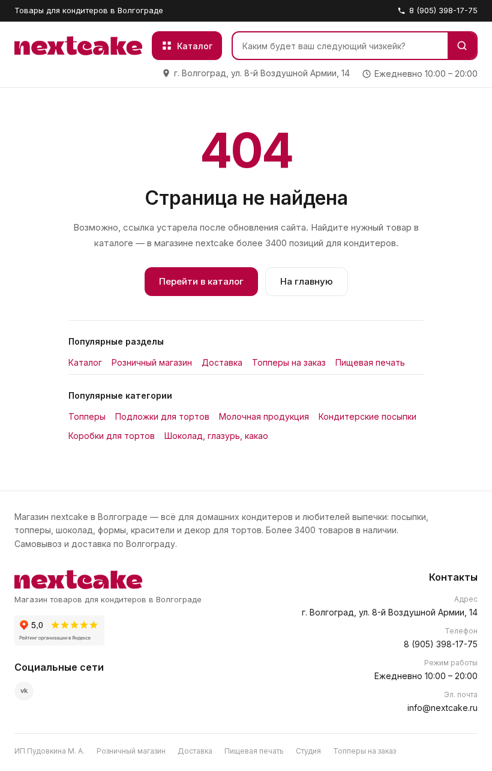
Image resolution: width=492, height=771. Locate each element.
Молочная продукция (264, 416)
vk (24, 690)
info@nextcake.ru (442, 708)
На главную (306, 281)
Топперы (87, 416)
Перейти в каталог (201, 281)
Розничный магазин (152, 362)
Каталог (85, 362)
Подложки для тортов (162, 416)
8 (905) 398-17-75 (443, 10)
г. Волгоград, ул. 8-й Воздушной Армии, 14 (390, 612)
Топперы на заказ (289, 362)
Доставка (222, 362)
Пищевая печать (370, 362)
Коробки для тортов (111, 436)
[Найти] (462, 45)
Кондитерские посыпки (367, 416)
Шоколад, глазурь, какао (216, 436)
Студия (308, 750)
